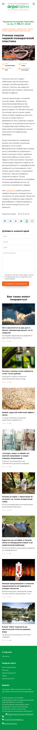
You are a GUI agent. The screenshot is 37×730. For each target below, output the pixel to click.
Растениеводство (9, 667)
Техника (5, 670)
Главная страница (9, 29)
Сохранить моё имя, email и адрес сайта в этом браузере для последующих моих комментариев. (19, 277)
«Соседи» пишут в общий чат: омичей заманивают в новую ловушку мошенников (16, 455)
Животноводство (9, 673)
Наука (4, 676)
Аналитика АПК (8, 679)
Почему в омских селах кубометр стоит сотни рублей (17, 372)
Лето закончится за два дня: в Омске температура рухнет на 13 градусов (17, 330)
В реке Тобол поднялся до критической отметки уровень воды (16, 629)
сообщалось (11, 191)
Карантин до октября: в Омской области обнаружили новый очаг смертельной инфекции (17, 542)
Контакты (5, 656)
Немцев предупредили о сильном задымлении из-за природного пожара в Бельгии (18, 586)
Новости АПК (21, 29)
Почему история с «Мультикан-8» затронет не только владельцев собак (17, 499)
